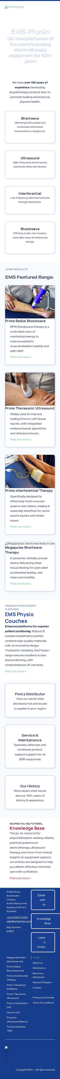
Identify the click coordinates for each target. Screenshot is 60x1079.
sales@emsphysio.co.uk (19, 921)
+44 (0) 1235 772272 (17, 917)
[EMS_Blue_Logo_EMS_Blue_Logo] (14, 7)
